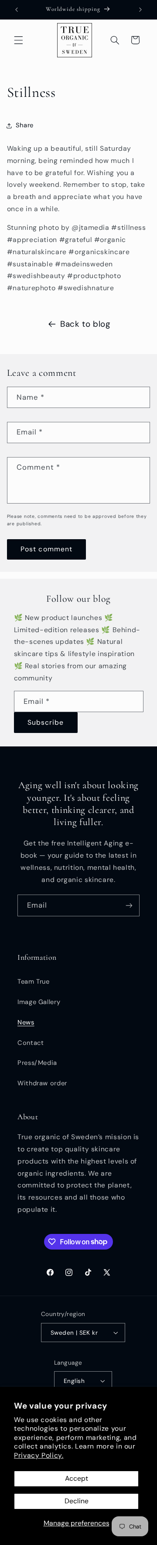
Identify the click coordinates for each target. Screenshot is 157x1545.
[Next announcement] (140, 9)
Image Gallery (38, 1002)
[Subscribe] (129, 905)
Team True (33, 981)
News (25, 1022)
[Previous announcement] (16, 9)
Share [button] (25, 125)
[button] (18, 40)
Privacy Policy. (38, 1455)
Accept (76, 1478)
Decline (77, 1500)
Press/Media (37, 1062)
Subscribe (45, 722)
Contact (30, 1042)
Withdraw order (42, 1083)
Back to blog (85, 323)
